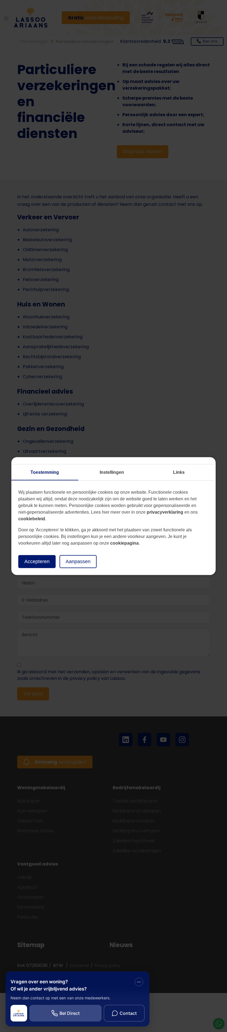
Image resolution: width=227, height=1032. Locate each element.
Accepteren (37, 561)
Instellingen (112, 472)
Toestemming (44, 472)
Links (179, 472)
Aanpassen (78, 561)
